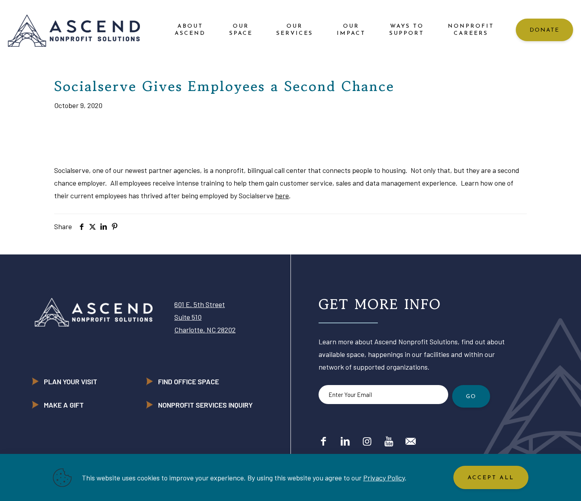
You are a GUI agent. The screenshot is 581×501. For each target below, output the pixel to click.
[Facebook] (323, 441)
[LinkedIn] (345, 441)
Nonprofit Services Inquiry (205, 404)
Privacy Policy (384, 477)
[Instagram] (367, 441)
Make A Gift (64, 404)
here (282, 195)
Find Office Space (188, 381)
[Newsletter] (410, 441)
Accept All (491, 478)
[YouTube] (389, 441)
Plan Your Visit (70, 381)
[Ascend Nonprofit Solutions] (74, 30)
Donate (544, 30)
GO (471, 397)
